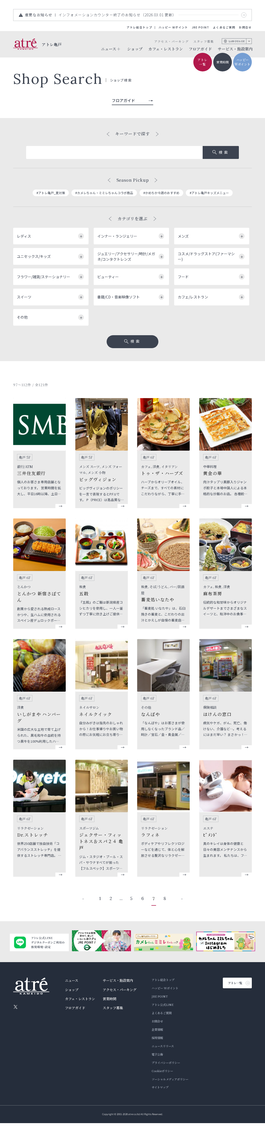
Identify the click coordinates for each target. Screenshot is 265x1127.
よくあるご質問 (224, 27)
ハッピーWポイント (242, 61)
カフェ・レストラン (165, 49)
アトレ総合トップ (139, 27)
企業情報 (157, 1029)
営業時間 (222, 62)
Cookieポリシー (162, 1071)
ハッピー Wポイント (173, 27)
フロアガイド (200, 49)
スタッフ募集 (203, 41)
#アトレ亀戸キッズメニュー (209, 193)
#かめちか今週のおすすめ (161, 193)
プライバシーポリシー (166, 1062)
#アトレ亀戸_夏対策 (50, 193)
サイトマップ (160, 1087)
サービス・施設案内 (235, 49)
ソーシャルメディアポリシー (170, 1079)
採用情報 (157, 1038)
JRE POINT (200, 27)
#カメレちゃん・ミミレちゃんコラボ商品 (104, 193)
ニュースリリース (163, 1046)
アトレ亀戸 (52, 44)
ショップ (135, 49)
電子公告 (157, 1054)
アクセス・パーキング (171, 41)
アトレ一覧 (202, 61)
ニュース (71, 980)
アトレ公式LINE (162, 1004)
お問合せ (245, 27)
